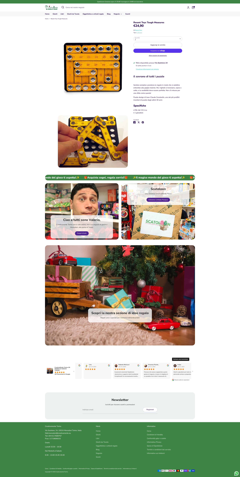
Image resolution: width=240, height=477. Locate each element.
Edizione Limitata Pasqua (158, 200)
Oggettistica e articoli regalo (93, 14)
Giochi (55, 14)
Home (47, 14)
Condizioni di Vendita (155, 434)
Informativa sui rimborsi (156, 453)
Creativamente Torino (62, 472)
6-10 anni (139, 33)
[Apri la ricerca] (63, 7)
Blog (108, 14)
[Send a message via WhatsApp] (236, 473)
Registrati (150, 409)
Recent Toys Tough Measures (59, 19)
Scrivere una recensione (180, 359)
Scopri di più (82, 233)
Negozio (117, 14)
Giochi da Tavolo (73, 14)
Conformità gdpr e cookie (156, 438)
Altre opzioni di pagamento (158, 56)
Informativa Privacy (154, 442)
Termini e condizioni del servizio (159, 449)
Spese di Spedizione (154, 446)
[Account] (188, 7)
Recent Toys (138, 30)
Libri (62, 14)
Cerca (149, 431)
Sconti (127, 14)
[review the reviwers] (76, 366)
